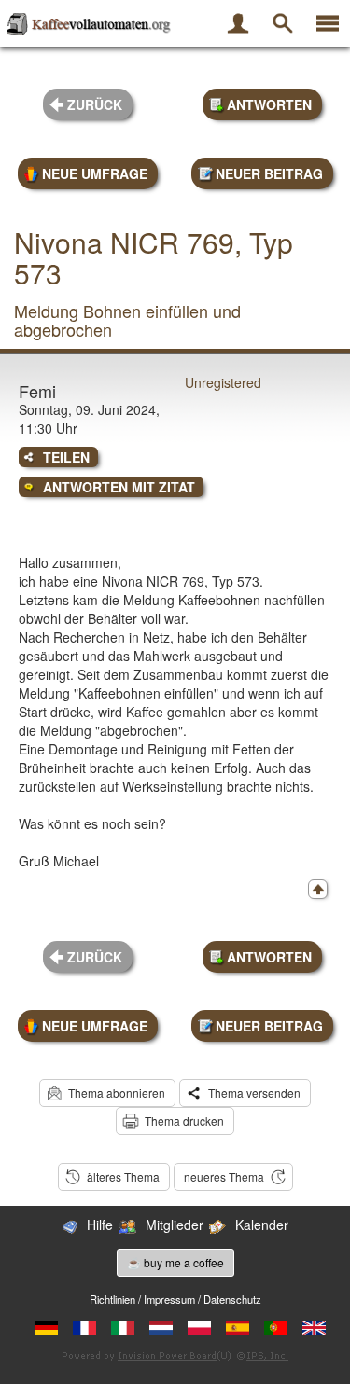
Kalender (261, 1224)
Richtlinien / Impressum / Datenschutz (175, 1299)
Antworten (269, 104)
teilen (66, 457)
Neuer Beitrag (269, 173)
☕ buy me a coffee (175, 1262)
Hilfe (100, 1224)
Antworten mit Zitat (119, 486)
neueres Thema (224, 1176)
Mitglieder (174, 1224)
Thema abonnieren (116, 1092)
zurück (94, 104)
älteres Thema (123, 1176)
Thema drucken (184, 1120)
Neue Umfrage (94, 173)
